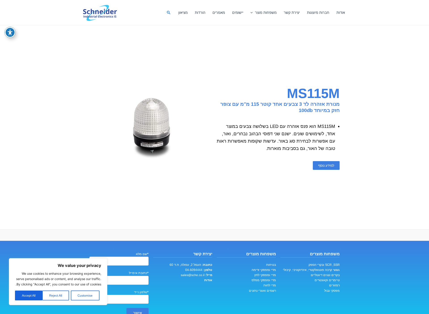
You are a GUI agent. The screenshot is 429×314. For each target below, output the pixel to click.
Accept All (29, 295)
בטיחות (271, 264)
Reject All (55, 295)
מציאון (183, 12)
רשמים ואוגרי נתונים (262, 290)
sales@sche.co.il (192, 275)
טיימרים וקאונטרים (327, 280)
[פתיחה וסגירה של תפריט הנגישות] (10, 32)
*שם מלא (142, 254)
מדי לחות (269, 285)
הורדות (200, 12)
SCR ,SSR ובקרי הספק (324, 264)
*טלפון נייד (141, 292)
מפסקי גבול (332, 290)
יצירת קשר (292, 12)
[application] (252, 12)
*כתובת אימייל (139, 273)
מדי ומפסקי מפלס (264, 280)
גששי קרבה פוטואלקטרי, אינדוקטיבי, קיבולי (311, 270)
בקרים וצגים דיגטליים (325, 275)
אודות (340, 12)
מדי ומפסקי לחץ (265, 275)
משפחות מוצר (266, 12)
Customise (85, 295)
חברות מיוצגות (318, 12)
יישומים (237, 12)
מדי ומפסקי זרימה (264, 270)
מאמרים (218, 12)
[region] (58, 281)
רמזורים (334, 285)
